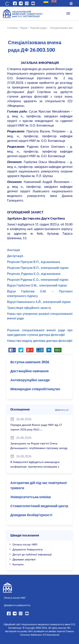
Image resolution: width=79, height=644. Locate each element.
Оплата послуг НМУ (25, 544)
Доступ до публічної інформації (32, 554)
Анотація (13, 250)
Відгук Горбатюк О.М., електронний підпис (37, 285)
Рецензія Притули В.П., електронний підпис (38, 268)
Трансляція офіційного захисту (29, 308)
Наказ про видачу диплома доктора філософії (39, 341)
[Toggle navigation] (68, 13)
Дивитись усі (62, 409)
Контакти (18, 564)
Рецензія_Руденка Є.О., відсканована (33, 274)
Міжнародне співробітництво (35, 389)
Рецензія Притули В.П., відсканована (33, 262)
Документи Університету (27, 549)
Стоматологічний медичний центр (39, 506)
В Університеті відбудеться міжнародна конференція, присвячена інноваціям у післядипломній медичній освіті (34, 466)
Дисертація (15, 256)
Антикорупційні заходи (30, 380)
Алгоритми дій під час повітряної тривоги (38, 485)
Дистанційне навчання (29, 371)
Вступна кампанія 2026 (29, 362)
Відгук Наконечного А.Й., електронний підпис (39, 302)
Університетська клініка (30, 497)
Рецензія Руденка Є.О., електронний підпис (38, 280)
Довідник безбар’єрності (31, 515)
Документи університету (17, 605)
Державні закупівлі (23, 559)
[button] (7, 3)
